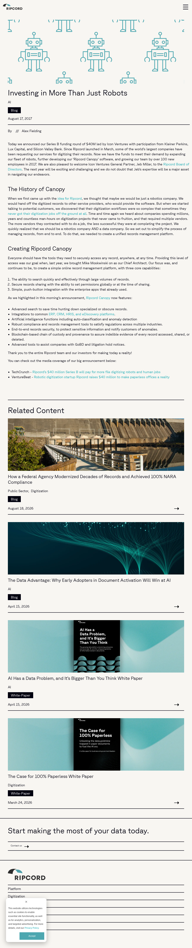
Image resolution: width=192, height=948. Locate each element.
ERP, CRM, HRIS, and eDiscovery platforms (81, 314)
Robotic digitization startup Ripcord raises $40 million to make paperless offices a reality (102, 377)
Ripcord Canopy (98, 298)
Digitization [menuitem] (16, 896)
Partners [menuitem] (14, 911)
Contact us (16, 845)
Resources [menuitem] (16, 918)
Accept (31, 936)
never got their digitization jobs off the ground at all (47, 213)
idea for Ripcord (70, 198)
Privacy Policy (32, 928)
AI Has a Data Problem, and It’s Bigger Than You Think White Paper (75, 678)
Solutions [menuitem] (15, 904)
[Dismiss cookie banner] (26, 902)
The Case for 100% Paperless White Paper (51, 776)
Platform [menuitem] (14, 889)
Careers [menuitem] (14, 926)
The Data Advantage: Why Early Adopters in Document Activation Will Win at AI (89, 580)
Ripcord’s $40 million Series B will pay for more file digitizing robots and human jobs (96, 372)
